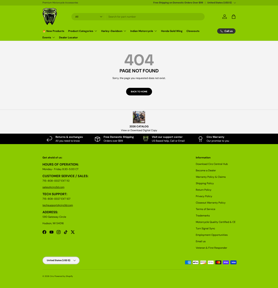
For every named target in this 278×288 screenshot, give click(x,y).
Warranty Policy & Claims (211, 177)
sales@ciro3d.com (53, 187)
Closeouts (192, 31)
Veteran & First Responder (211, 247)
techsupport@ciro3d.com (57, 205)
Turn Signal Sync (205, 228)
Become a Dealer (206, 170)
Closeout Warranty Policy (211, 202)
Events (46, 37)
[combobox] (138, 16)
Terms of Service (205, 209)
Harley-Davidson (111, 31)
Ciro (52, 276)
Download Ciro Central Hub (212, 164)
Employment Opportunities (212, 235)
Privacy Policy (204, 196)
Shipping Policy (205, 183)
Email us (201, 241)
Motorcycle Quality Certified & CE (216, 222)
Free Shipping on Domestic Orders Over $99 (178, 2)
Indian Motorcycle (141, 31)
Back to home (139, 91)
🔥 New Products (53, 31)
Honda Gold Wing (172, 31)
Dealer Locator (68, 37)
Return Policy (203, 189)
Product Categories (80, 31)
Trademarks (203, 215)
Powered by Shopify (64, 276)
